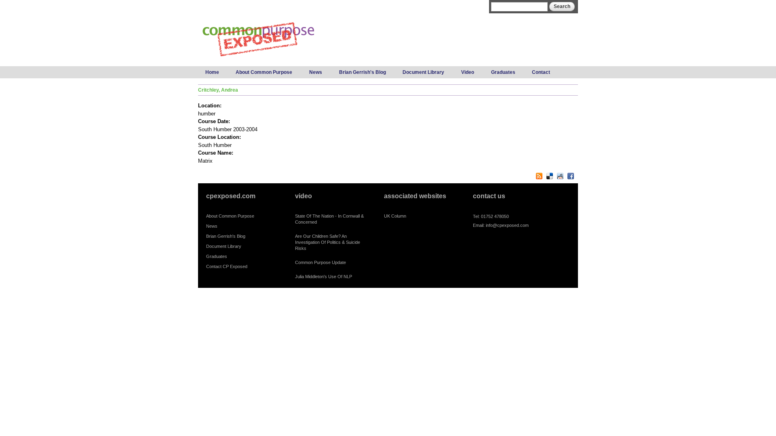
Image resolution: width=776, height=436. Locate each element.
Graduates (503, 72)
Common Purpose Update (320, 262)
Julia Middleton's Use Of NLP (323, 276)
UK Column (395, 216)
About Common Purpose (264, 72)
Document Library (423, 72)
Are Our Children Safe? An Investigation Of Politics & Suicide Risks (327, 242)
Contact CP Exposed (226, 266)
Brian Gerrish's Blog (362, 72)
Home (212, 72)
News (315, 72)
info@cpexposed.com (507, 225)
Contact (541, 72)
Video (467, 72)
